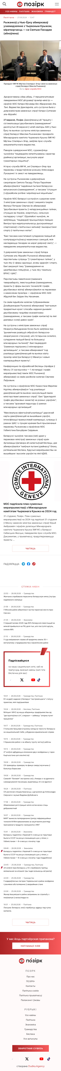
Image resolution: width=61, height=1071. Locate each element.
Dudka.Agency (36, 1066)
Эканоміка (37, 11)
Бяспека (30, 1034)
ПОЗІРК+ (30, 981)
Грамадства (51, 11)
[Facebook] (28, 564)
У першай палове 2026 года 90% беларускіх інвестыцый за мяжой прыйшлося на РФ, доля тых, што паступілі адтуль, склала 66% (29, 626)
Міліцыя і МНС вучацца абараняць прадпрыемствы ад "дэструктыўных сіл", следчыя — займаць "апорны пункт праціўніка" (28, 715)
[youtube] (33, 680)
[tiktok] (39, 680)
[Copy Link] (34, 564)
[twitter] (22, 680)
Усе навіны (11, 11)
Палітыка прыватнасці (30, 995)
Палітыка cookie (30, 990)
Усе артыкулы (30, 1038)
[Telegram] (23, 564)
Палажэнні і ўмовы (30, 1000)
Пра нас (31, 976)
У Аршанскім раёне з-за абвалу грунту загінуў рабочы (27, 742)
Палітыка (24, 11)
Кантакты (30, 986)
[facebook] (16, 680)
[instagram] (27, 680)
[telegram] (10, 680)
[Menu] (57, 4)
